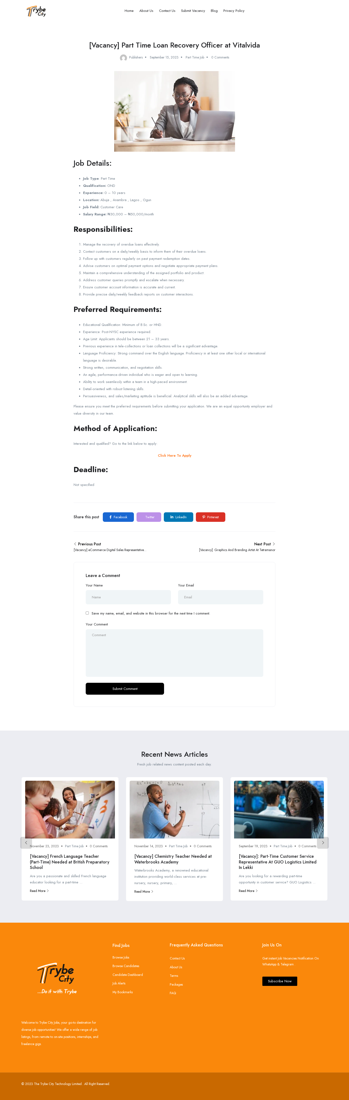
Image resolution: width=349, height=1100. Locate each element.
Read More (37, 890)
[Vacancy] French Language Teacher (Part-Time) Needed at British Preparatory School (69, 862)
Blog (214, 10)
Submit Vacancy (193, 10)
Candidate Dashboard (128, 974)
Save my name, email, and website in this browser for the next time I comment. (151, 613)
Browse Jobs (121, 957)
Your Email (186, 585)
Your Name (94, 585)
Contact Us (167, 10)
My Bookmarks (123, 992)
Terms (174, 975)
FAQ (173, 993)
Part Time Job (195, 57)
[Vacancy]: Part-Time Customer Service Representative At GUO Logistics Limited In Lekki (277, 862)
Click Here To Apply (174, 455)
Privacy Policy (234, 10)
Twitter (149, 517)
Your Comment (97, 624)
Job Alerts (119, 983)
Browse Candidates (126, 966)
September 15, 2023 (164, 57)
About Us (146, 10)
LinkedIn (180, 517)
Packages (176, 984)
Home (129, 10)
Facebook (120, 517)
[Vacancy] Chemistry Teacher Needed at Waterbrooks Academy (173, 859)
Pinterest (212, 517)
